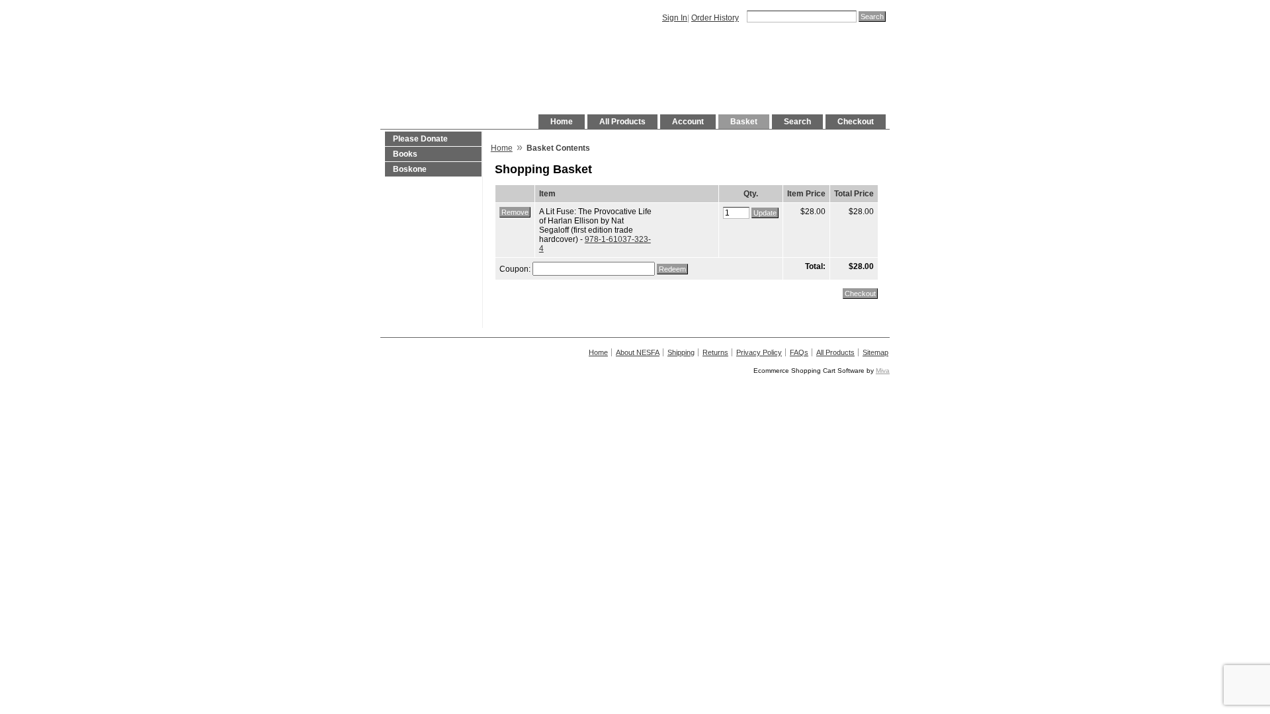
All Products (622, 121)
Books (405, 154)
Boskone (410, 169)
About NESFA (637, 352)
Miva (883, 370)
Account (688, 121)
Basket (743, 121)
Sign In (674, 17)
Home (561, 121)
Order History (715, 17)
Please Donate (420, 138)
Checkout (855, 121)
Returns (715, 352)
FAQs (799, 352)
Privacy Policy (759, 352)
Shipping (681, 352)
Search (797, 121)
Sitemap (875, 352)
